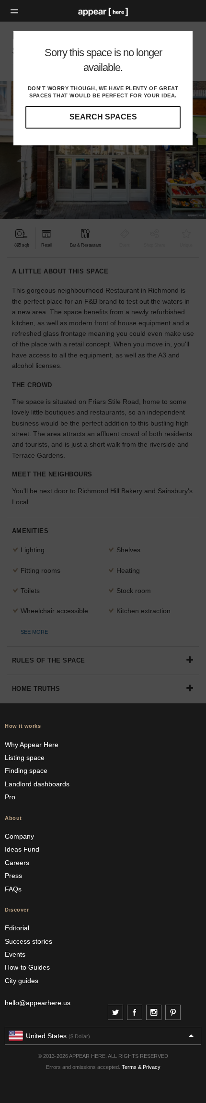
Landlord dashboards (37, 784)
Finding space (26, 770)
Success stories (28, 941)
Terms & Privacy (141, 1067)
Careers (17, 862)
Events (15, 954)
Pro (10, 797)
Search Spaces (103, 117)
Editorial (17, 928)
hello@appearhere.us (37, 1003)
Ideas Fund (22, 849)
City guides (21, 980)
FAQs (13, 889)
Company (19, 836)
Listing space (25, 757)
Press (13, 875)
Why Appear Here (31, 744)
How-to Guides (27, 967)
